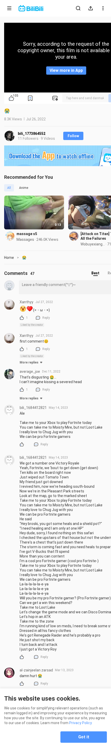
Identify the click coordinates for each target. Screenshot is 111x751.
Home (9, 258)
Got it (83, 736)
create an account (84, 99)
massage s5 (27, 234)
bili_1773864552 (31, 133)
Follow (73, 136)
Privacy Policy (80, 723)
